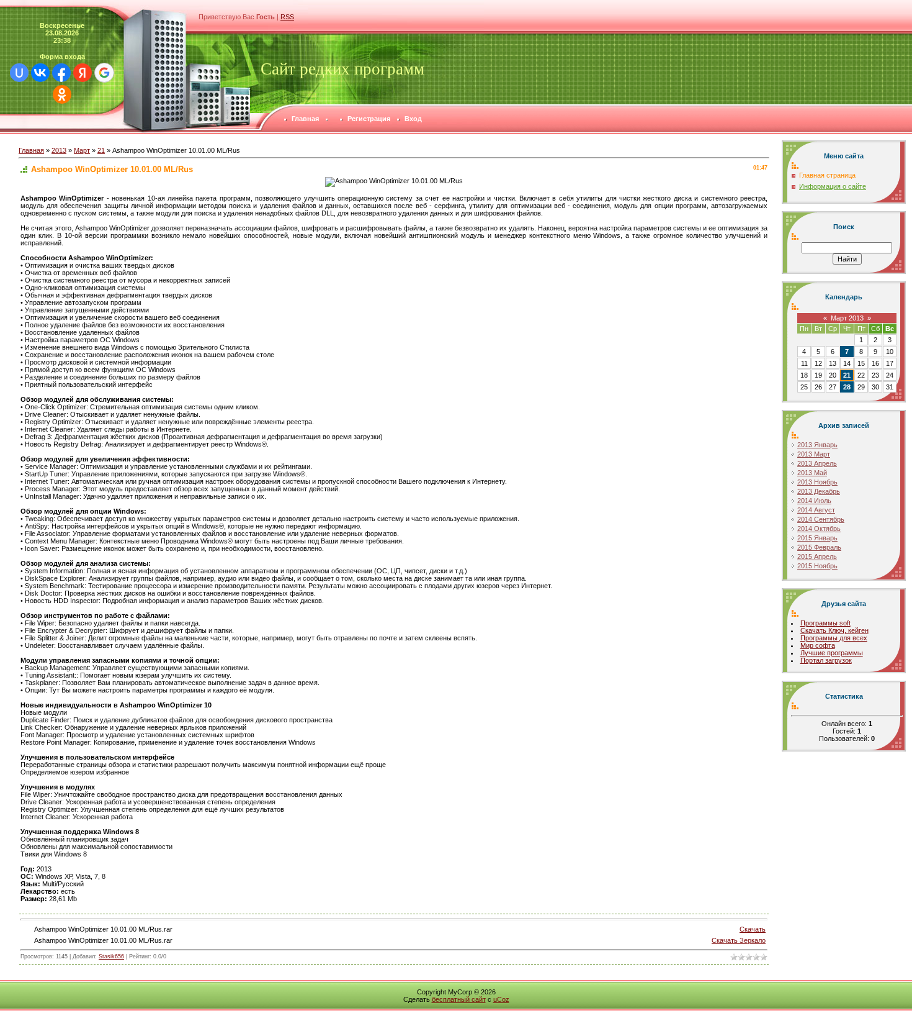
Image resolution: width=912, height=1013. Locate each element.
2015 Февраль (819, 547)
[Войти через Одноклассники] (62, 94)
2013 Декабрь (818, 491)
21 (101, 150)
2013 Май (812, 472)
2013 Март (813, 454)
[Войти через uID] (19, 72)
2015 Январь (817, 538)
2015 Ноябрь (817, 566)
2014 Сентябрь (820, 519)
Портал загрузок (826, 660)
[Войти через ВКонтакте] (40, 72)
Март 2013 (847, 318)
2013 (58, 150)
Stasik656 (111, 956)
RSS (287, 16)
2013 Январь (817, 444)
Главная (31, 150)
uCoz (501, 999)
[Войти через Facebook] (61, 72)
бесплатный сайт (459, 999)
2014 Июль (814, 500)
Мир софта (817, 645)
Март (82, 150)
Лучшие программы (831, 652)
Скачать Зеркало (739, 940)
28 (847, 387)
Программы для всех (833, 638)
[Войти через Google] (104, 73)
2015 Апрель (817, 556)
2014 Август (816, 510)
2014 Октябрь (819, 528)
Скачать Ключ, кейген (834, 630)
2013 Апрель (817, 463)
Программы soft (825, 623)
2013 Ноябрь (817, 482)
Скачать (753, 929)
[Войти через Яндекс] (82, 72)
